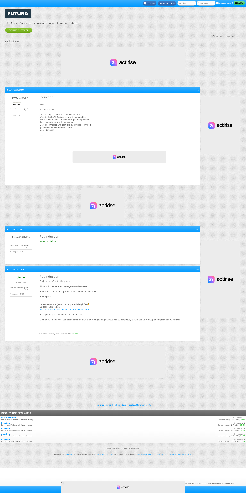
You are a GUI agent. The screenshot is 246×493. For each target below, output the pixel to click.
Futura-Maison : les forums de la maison (37, 23)
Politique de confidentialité (212, 483)
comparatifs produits (104, 454)
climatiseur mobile (145, 454)
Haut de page (229, 483)
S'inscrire (149, 3)
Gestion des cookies (193, 483)
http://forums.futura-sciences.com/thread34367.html (64, 309)
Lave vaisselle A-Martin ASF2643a (136, 405)
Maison (69, 454)
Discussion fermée (18, 30)
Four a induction (8, 417)
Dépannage (62, 23)
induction (5, 423)
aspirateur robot (162, 454)
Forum (14, 23)
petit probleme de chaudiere (107, 405)
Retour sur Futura (167, 3)
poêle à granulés (177, 454)
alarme (188, 454)
